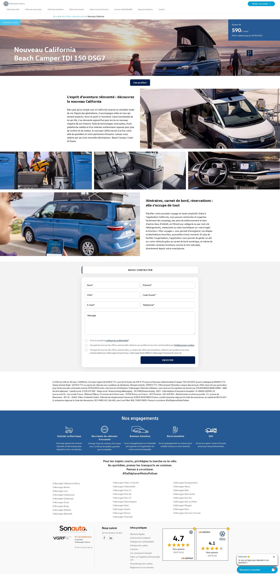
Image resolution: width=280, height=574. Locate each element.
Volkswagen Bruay (60, 506)
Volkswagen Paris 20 (122, 494)
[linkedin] (111, 538)
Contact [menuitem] (162, 9)
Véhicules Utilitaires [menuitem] (55, 9)
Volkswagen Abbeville (62, 513)
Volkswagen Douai (60, 502)
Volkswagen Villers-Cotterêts (126, 482)
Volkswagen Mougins (182, 505)
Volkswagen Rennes (122, 513)
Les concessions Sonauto (141, 553)
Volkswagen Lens (60, 491)
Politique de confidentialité (142, 541)
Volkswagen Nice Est (182, 498)
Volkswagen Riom (181, 509)
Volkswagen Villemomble (124, 486)
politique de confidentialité (117, 340)
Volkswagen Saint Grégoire (125, 501)
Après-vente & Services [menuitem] (99, 9)
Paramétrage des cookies (141, 563)
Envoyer (167, 360)
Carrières (134, 549)
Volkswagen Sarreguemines (185, 482)
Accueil (56, 16)
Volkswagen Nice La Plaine (185, 501)
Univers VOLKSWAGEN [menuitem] (123, 9)
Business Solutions (140, 436)
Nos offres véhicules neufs (73, 16)
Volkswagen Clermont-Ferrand (186, 513)
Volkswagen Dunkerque (63, 498)
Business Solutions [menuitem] (145, 9)
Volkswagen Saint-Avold (184, 494)
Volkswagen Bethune (61, 510)
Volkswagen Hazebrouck (63, 494)
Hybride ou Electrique (69, 436)
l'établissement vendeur (184, 345)
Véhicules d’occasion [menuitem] (33, 9)
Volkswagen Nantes (121, 509)
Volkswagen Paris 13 (122, 490)
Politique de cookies (139, 545)
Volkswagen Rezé (121, 505)
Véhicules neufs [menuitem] (13, 9)
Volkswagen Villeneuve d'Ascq (66, 483)
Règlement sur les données (142, 567)
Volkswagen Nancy (181, 486)
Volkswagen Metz (181, 490)
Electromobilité (175, 436)
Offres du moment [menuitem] (76, 9)
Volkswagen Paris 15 (122, 498)
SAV (211, 436)
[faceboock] (105, 538)
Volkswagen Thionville (123, 516)
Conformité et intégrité (140, 538)
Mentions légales (137, 534)
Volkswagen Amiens (61, 487)
